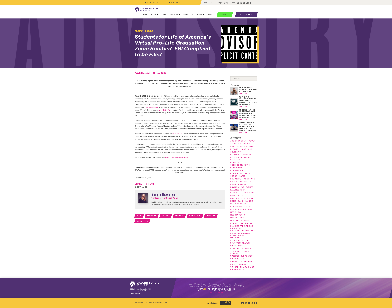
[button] (174, 3)
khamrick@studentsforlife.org (176, 157)
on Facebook (177, 134)
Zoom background (151, 107)
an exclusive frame (165, 110)
